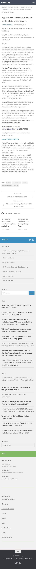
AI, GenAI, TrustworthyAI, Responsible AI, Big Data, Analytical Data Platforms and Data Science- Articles (17, 9)
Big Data (8, 182)
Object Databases (8, 281)
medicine (16, 185)
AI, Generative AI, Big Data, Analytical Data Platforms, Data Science (15, 252)
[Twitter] (30, 239)
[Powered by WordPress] (11, 558)
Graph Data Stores (9, 262)
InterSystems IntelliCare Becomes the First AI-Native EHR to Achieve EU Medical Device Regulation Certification (17, 362)
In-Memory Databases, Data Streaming (15, 267)
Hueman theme (28, 558)
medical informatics (7, 185)
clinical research (17, 182)
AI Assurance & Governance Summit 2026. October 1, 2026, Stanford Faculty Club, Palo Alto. (17, 380)
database (24, 182)
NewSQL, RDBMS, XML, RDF (12, 271)
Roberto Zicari (8, 25)
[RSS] (33, 239)
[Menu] (33, 2)
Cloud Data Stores (8, 258)
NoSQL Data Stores (9, 276)
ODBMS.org (5, 2)
